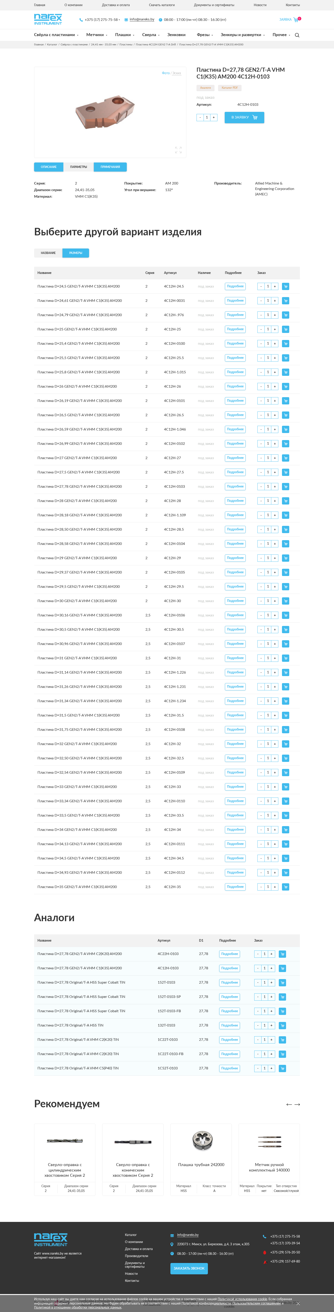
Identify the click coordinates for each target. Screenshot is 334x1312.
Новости (260, 5)
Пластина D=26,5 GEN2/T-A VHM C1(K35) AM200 (78, 415)
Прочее (280, 35)
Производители (136, 1256)
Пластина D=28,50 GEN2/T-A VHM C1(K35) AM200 (79, 529)
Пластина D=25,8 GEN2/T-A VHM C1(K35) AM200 (78, 372)
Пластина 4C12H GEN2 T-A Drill (156, 44)
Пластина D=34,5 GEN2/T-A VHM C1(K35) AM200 (78, 858)
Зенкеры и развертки (241, 35)
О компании (73, 5)
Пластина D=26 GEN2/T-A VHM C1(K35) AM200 (77, 386)
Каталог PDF (230, 87)
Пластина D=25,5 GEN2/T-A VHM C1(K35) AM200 (78, 358)
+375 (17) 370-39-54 (285, 1243)
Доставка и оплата (116, 5)
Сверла (149, 35)
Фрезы (203, 35)
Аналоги (205, 87)
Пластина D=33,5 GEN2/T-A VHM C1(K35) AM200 (78, 815)
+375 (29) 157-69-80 (285, 1261)
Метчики (95, 35)
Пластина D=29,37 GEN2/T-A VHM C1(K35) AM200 (79, 572)
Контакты (293, 5)
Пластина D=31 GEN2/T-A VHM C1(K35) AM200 (77, 658)
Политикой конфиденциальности (206, 1303)
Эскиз (176, 73)
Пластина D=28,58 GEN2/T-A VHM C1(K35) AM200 (79, 544)
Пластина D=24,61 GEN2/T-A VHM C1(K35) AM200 (79, 301)
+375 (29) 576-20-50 (285, 1252)
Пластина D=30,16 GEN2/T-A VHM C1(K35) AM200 (79, 615)
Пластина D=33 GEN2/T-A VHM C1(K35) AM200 (77, 787)
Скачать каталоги (162, 5)
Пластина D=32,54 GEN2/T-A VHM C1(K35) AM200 (79, 772)
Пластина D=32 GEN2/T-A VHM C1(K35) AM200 (77, 744)
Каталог (52, 44)
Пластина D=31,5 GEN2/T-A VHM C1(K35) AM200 (78, 715)
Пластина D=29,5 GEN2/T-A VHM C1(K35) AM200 (78, 586)
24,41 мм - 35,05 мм (103, 44)
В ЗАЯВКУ (240, 117)
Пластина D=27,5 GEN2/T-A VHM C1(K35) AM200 (78, 472)
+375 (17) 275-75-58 (101, 20)
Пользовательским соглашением (256, 1303)
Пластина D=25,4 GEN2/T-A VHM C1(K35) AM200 (78, 343)
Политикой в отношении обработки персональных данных (77, 1307)
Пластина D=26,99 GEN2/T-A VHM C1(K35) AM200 (79, 444)
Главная (39, 5)
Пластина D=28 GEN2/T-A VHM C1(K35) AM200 (77, 501)
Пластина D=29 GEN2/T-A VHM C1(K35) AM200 (77, 558)
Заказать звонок (189, 1268)
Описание (49, 167)
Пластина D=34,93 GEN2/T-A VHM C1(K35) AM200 (79, 872)
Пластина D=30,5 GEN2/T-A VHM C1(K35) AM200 (78, 629)
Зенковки (176, 35)
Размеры (75, 253)
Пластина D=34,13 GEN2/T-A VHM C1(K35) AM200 (79, 844)
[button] (289, 1105)
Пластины (126, 44)
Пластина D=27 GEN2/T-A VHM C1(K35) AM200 (77, 458)
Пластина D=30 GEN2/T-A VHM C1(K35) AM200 (77, 601)
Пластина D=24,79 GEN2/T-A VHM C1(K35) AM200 (79, 315)
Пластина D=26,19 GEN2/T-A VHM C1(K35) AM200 (79, 401)
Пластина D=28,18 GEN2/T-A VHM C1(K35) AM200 (79, 515)
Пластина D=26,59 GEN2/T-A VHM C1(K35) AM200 (79, 429)
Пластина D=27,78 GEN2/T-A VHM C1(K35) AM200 (79, 486)
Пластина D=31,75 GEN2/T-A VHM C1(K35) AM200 (79, 729)
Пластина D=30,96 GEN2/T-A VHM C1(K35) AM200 (79, 644)
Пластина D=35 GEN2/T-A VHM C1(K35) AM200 (77, 887)
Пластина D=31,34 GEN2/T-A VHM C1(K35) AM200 (79, 701)
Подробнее (235, 286)
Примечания (110, 167)
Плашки (123, 35)
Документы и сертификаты (214, 5)
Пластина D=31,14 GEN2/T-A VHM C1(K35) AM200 (79, 672)
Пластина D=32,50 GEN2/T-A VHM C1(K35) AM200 (79, 758)
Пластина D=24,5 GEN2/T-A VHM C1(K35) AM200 (78, 286)
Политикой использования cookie (242, 1299)
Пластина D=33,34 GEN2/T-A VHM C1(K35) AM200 (79, 801)
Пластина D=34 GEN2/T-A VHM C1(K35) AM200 (77, 830)
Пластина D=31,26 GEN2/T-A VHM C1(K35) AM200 (79, 687)
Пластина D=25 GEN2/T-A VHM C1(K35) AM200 (77, 329)
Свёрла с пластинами (54, 35)
